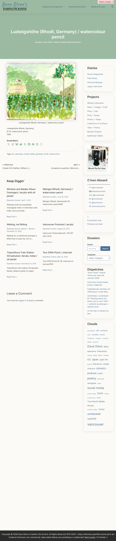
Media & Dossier (98, 7)
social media (95, 388)
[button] (112, 7)
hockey (106, 355)
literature (97, 364)
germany (19, 154)
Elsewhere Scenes (74, 42)
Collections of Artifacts (97, 123)
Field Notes (92, 78)
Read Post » (12, 216)
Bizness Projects (94, 132)
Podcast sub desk (95, 224)
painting (39, 154)
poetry (91, 378)
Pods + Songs (93, 115)
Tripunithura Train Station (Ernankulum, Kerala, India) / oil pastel (22, 256)
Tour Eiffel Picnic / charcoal (57, 252)
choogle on (90, 338)
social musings (91, 393)
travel (99, 398)
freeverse (102, 351)
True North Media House (96, 403)
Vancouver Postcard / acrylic (58, 224)
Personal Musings (94, 82)
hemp (95, 355)
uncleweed (93, 413)
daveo (89, 342)
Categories (91, 255)
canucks (102, 335)
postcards (100, 379)
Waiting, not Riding (17, 224)
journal (89, 364)
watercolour (54, 154)
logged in (22, 300)
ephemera (91, 351)
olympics (101, 368)
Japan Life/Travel (94, 86)
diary (106, 346)
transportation (91, 398)
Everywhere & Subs (77, 7)
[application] (64, 7)
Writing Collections (95, 103)
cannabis (95, 335)
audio (89, 335)
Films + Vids (92, 111)
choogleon (98, 338)
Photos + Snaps (94, 119)
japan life (104, 359)
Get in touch (90, 537)
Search (105, 248)
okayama (91, 368)
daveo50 (95, 342)
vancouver (95, 424)
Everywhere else (94, 220)
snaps (99, 383)
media (106, 364)
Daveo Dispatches (95, 74)
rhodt (46, 154)
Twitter (101, 409)
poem (100, 373)
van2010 (91, 418)
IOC (89, 359)
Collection (106, 338)
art (13, 154)
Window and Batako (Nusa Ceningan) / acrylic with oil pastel (21, 192)
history (100, 355)
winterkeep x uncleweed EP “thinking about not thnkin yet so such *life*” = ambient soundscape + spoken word (98, 301)
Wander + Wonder (27, 229)
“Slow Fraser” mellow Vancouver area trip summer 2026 (96, 275)
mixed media (29, 154)
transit (106, 393)
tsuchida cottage (92, 409)
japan (95, 359)
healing (89, 355)
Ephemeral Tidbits (95, 136)
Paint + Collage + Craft (97, 107)
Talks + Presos (93, 127)
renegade (91, 383)
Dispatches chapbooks (52, 7)
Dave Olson (95, 346)
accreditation (91, 331)
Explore (90, 244)
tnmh (100, 393)
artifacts (104, 331)
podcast (92, 373)
